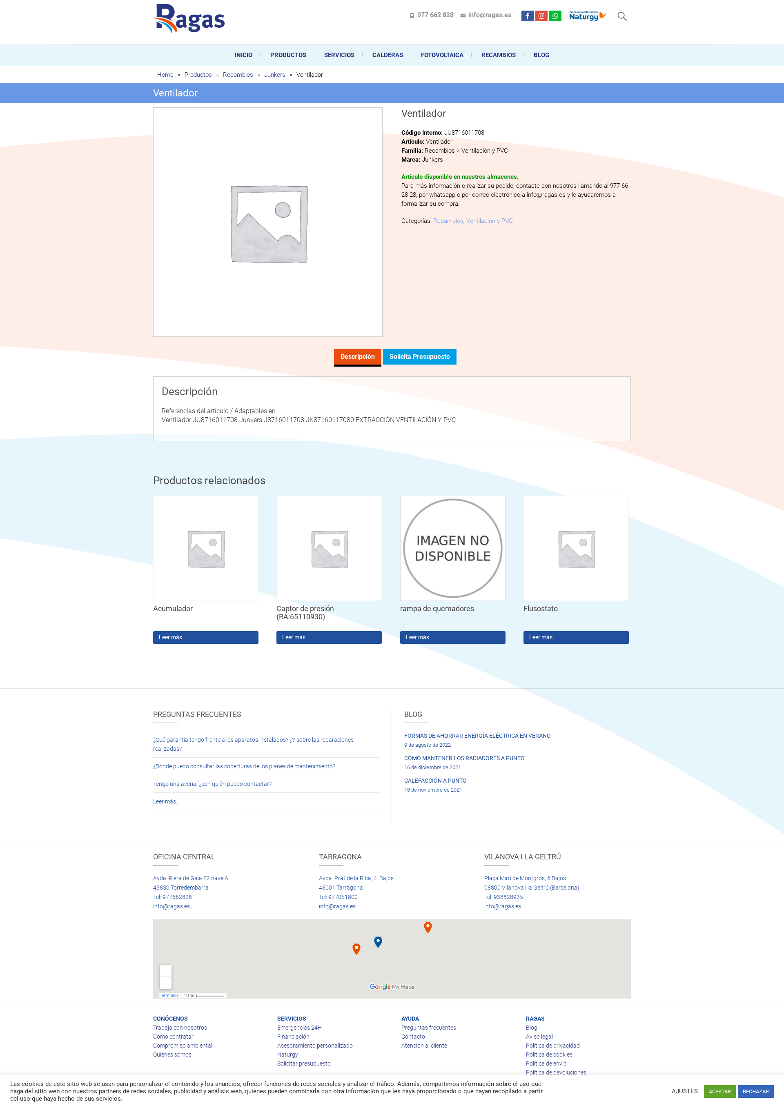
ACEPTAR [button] (720, 1091)
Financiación (293, 1036)
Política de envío (546, 1063)
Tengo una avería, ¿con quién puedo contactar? (212, 784)
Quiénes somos (172, 1054)
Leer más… (166, 801)
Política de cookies (549, 1054)
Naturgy (287, 1054)
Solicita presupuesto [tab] (420, 356)
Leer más (170, 637)
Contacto (413, 1036)
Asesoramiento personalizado (315, 1045)
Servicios (339, 55)
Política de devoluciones (556, 1072)
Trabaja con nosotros (180, 1027)
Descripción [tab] (358, 356)
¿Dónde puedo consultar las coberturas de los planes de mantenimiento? (244, 766)
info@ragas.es (489, 15)
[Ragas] (191, 18)
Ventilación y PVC (489, 221)
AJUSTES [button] (685, 1091)
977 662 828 (435, 15)
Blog (541, 55)
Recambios (498, 55)
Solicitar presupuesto (304, 1063)
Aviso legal (539, 1036)
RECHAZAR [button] (756, 1091)
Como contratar (173, 1036)
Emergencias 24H (299, 1027)
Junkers (274, 74)
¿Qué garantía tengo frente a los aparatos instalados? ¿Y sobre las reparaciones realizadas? (253, 744)
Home (165, 74)
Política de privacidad (553, 1045)
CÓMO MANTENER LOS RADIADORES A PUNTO (464, 758)
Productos (288, 55)
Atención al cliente (424, 1045)
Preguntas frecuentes (428, 1027)
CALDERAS (387, 55)
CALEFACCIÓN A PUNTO (435, 780)
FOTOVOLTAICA (442, 55)
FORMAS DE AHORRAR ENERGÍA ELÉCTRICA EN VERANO (477, 735)
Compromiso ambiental (182, 1045)
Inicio (243, 55)
